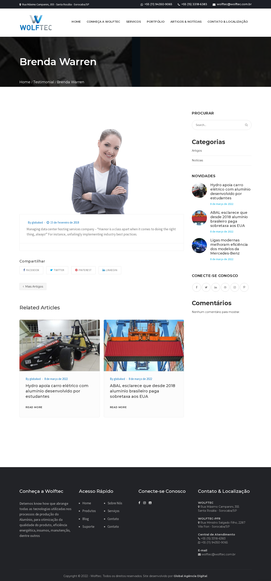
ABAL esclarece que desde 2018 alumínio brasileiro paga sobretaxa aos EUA (142, 391)
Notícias (197, 160)
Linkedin (111, 270)
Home (86, 503)
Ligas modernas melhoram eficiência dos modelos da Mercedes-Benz (229, 247)
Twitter (59, 270)
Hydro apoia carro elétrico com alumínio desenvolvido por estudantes (57, 391)
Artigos (197, 150)
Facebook (32, 270)
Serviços (114, 511)
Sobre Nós (115, 503)
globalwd (37, 222)
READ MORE (34, 407)
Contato (113, 519)
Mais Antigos (33, 286)
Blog (85, 519)
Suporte (88, 526)
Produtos (89, 511)
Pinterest (85, 270)
